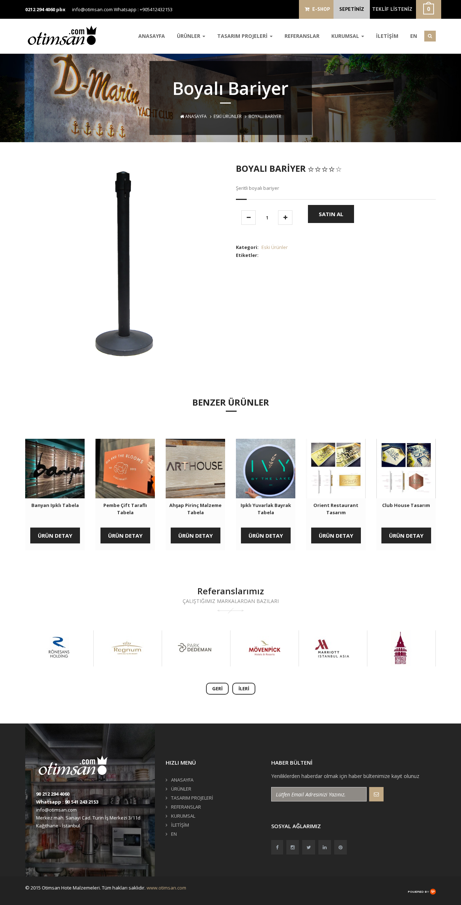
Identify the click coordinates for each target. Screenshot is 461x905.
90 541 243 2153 (81, 802)
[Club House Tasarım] (406, 468)
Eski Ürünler (228, 116)
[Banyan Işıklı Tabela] (55, 468)
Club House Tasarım (406, 505)
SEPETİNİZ (351, 9)
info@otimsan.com (92, 9)
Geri (217, 688)
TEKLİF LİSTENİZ (392, 9)
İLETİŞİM (387, 35)
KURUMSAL (346, 35)
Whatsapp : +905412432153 (143, 9)
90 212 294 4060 (53, 794)
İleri (243, 688)
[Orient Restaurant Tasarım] (336, 468)
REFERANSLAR (302, 35)
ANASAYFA (151, 35)
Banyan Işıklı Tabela (55, 505)
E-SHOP (319, 9)
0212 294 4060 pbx (45, 9)
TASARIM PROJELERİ (243, 35)
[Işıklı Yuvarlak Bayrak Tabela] (265, 468)
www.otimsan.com (166, 887)
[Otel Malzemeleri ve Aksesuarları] (64, 35)
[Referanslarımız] (58, 648)
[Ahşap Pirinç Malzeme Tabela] (195, 468)
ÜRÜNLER (189, 35)
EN (413, 35)
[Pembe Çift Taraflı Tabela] (125, 468)
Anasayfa (195, 116)
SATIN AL (331, 214)
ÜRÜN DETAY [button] (55, 535)
